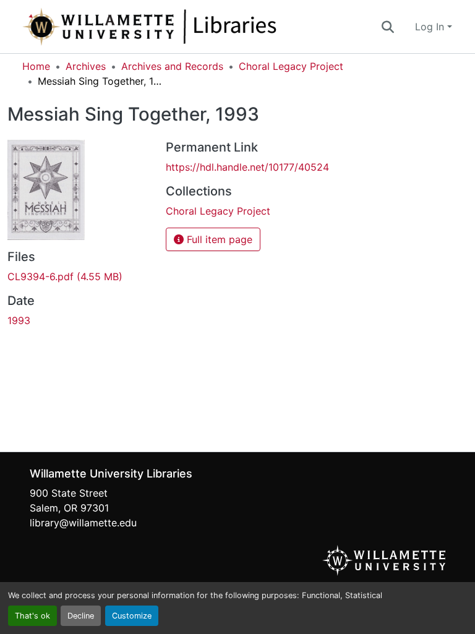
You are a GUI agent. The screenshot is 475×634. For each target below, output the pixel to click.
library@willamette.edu (83, 522)
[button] (190, 26)
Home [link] (36, 66)
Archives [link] (86, 66)
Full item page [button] (218, 239)
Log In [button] (431, 26)
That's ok (32, 615)
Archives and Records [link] (172, 66)
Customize (132, 615)
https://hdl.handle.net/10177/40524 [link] (247, 167)
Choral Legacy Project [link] (291, 66)
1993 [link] (18, 320)
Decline (80, 615)
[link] (79, 276)
